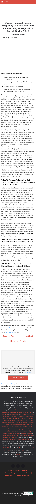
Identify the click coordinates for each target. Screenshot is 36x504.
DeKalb (4, 448)
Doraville (4, 422)
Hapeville (7, 429)
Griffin (25, 427)
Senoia (14, 439)
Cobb (22, 450)
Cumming (13, 420)
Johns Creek (27, 429)
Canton (17, 414)
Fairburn (6, 425)
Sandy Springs (6, 439)
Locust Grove (16, 433)
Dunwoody (24, 422)
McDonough (12, 435)
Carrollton (30, 414)
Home (3, 384)
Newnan (24, 435)
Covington (6, 420)
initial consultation (7, 328)
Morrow (19, 435)
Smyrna (19, 439)
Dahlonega (19, 420)
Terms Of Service (21, 470)
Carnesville (23, 414)
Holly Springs (19, 429)
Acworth (11, 410)
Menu (3, 2)
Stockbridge (25, 439)
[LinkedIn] (19, 345)
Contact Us (9, 475)
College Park (16, 418)
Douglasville (11, 422)
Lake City (28, 431)
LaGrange (22, 431)
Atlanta (29, 410)
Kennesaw (15, 431)
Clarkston (9, 418)
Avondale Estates (12, 412)
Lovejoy (30, 433)
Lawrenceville (7, 433)
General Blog (11, 384)
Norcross (30, 435)
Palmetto (5, 437)
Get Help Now (18, 378)
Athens (24, 410)
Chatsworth (20, 416)
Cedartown (5, 416)
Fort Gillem (25, 425)
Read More (27, 372)
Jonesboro (8, 431)
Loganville (24, 433)
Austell (4, 412)
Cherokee (7, 450)
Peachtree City (13, 437)
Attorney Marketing (23, 475)
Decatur (30, 420)
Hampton (30, 427)
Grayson (19, 427)
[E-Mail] (22, 345)
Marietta (5, 435)
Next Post (29, 336)
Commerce (24, 418)
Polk (20, 448)
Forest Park (13, 425)
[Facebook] (13, 345)
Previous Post (8, 336)
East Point (31, 422)
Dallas (25, 420)
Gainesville (13, 427)
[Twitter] (16, 345)
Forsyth (19, 425)
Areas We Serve (24, 473)
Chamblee (13, 416)
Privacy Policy (10, 473)
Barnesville (29, 412)
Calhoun (11, 414)
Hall (8, 448)
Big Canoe (5, 414)
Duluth (18, 422)
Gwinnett (31, 448)
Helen (12, 429)
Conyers (30, 418)
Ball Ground (22, 412)
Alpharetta (18, 410)
